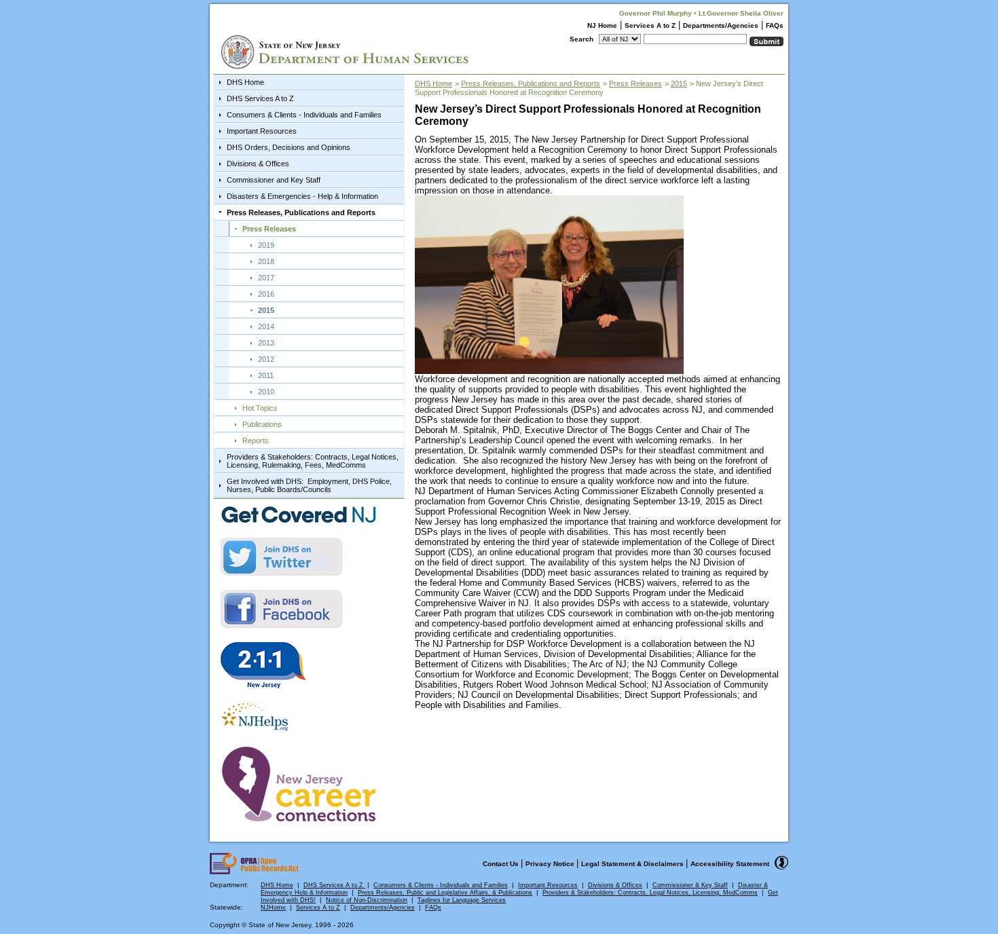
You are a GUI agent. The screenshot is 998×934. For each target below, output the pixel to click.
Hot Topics (260, 408)
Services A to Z (650, 25)
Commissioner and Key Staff (273, 180)
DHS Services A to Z (260, 98)
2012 (266, 359)
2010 (266, 392)
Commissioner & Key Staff (690, 885)
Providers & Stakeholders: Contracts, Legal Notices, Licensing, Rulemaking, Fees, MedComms (313, 461)
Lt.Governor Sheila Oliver (741, 13)
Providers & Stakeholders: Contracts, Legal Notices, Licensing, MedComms (650, 892)
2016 (266, 294)
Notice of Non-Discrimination (366, 900)
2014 (266, 326)
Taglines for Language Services (462, 900)
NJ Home (602, 25)
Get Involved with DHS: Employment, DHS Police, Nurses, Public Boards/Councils (309, 485)
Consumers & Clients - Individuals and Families (304, 115)
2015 (266, 310)
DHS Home (245, 82)
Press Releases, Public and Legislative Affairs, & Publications (445, 892)
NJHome (273, 907)
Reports (255, 440)
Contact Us (502, 863)
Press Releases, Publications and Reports (301, 212)
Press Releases (269, 229)
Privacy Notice (550, 863)
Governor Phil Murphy (655, 13)
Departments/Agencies (720, 25)
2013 (266, 343)
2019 (266, 245)
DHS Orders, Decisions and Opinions (288, 147)
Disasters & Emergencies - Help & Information (302, 196)
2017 (266, 278)
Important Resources (262, 131)
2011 (266, 375)
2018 (266, 261)
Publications (262, 424)
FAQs (774, 25)
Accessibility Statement (729, 863)
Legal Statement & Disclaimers (633, 863)
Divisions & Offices (258, 164)
